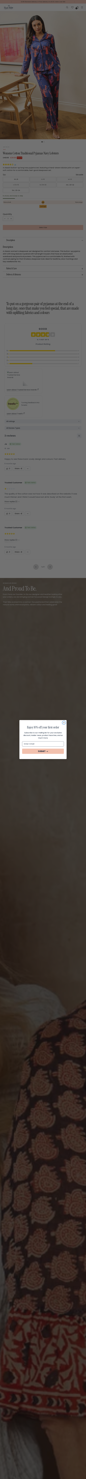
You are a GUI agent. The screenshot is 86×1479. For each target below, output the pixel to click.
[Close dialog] (64, 723)
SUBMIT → (43, 751)
